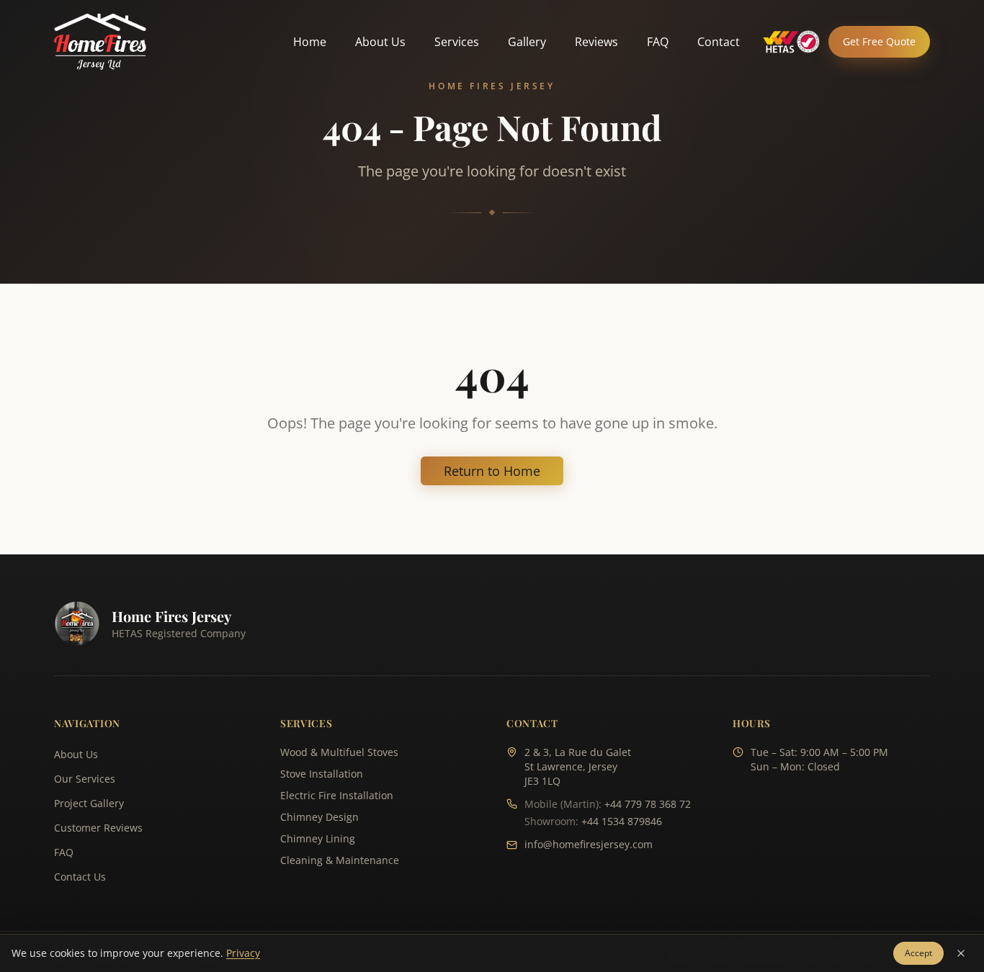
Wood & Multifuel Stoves (339, 752)
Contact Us (80, 876)
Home (309, 42)
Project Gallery (89, 803)
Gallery (527, 42)
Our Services (84, 779)
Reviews (596, 42)
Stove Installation (321, 773)
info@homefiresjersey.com (588, 844)
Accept (918, 953)
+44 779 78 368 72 (647, 804)
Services (456, 42)
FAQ (657, 42)
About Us (380, 42)
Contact (718, 42)
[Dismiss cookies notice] (960, 953)
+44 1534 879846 (621, 821)
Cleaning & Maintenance (339, 860)
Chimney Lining (317, 838)
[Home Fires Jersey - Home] (100, 41)
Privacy (243, 953)
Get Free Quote (879, 41)
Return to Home (492, 471)
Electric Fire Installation (336, 795)
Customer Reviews (98, 827)
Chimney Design (319, 817)
